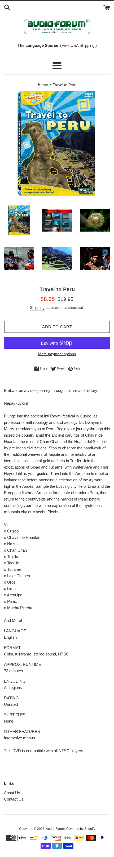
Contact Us (14, 799)
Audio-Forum (55, 829)
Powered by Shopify (80, 829)
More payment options (57, 354)
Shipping (37, 307)
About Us (12, 792)
